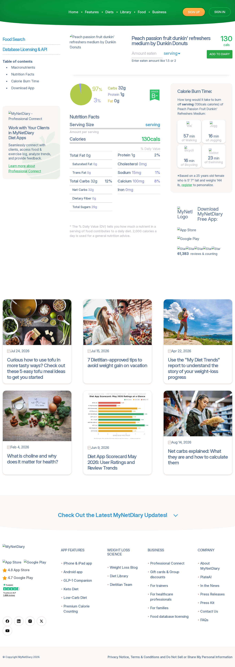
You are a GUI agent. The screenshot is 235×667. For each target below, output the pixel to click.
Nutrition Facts (22, 74)
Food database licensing (169, 616)
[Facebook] (7, 621)
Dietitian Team (121, 585)
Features (92, 12)
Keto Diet (70, 589)
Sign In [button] (219, 12)
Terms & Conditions (145, 657)
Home (73, 12)
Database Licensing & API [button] (25, 49)
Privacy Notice (118, 657)
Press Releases (212, 594)
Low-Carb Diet (75, 598)
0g (113, 100)
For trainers (159, 586)
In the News (209, 586)
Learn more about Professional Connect (24, 168)
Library (125, 12)
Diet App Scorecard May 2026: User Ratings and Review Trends (112, 462)
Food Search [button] (14, 39)
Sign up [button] (194, 12)
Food (142, 12)
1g (116, 94)
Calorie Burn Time (25, 81)
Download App (22, 88)
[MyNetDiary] (28, 10)
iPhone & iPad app (77, 563)
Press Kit (207, 603)
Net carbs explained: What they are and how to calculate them (198, 456)
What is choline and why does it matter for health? (32, 459)
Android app (73, 572)
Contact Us (209, 611)
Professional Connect (167, 563)
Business (159, 12)
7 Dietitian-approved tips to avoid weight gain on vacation (117, 363)
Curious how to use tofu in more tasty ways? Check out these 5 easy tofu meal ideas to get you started (36, 368)
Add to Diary (219, 54)
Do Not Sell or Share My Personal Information (199, 657)
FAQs (204, 620)
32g (117, 87)
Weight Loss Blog (124, 567)
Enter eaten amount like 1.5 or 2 (154, 60)
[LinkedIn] (19, 621)
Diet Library (119, 576)
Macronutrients (23, 67)
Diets (109, 12)
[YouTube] (7, 631)
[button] (204, 230)
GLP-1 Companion (77, 580)
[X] (41, 621)
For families (159, 608)
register (186, 185)
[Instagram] (30, 621)
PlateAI (206, 577)
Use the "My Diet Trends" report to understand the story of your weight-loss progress (194, 368)
